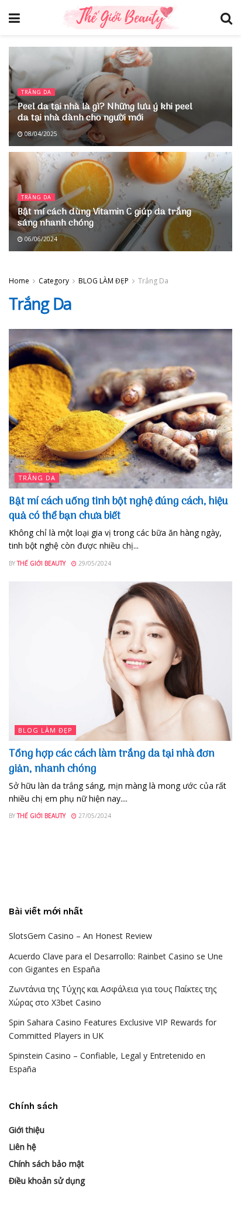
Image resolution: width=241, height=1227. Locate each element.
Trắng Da (36, 92)
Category (54, 281)
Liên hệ (22, 1146)
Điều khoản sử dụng (47, 1180)
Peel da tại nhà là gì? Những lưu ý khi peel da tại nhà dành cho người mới (105, 112)
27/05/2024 (94, 816)
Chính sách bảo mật (46, 1163)
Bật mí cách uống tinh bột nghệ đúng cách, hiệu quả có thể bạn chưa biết (118, 509)
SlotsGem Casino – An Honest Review (80, 935)
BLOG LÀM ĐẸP (103, 281)
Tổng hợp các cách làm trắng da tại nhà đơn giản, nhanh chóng (112, 761)
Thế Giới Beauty (41, 563)
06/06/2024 (40, 239)
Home (19, 281)
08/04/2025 (40, 134)
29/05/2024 (94, 563)
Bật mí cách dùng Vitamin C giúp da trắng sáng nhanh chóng (104, 217)
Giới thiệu (26, 1129)
